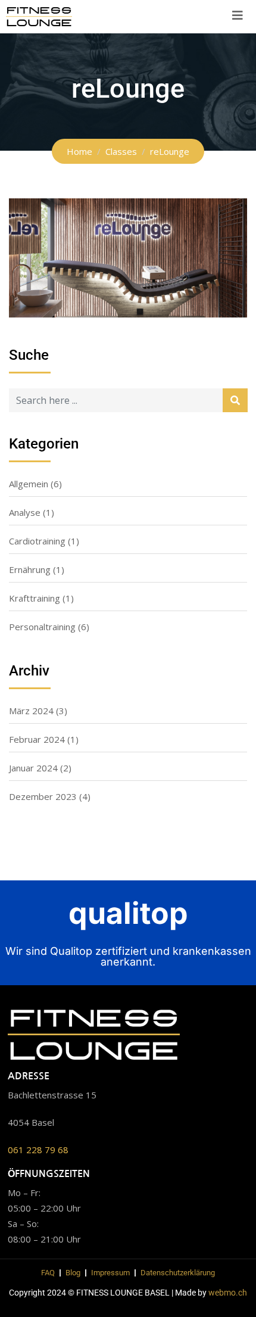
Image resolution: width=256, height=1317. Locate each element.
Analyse (24, 512)
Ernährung (30, 569)
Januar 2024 (33, 768)
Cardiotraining (37, 541)
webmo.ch (227, 1292)
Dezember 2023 (43, 796)
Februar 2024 (37, 739)
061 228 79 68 (38, 1150)
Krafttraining (34, 598)
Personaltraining (42, 627)
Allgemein (28, 484)
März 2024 (31, 711)
